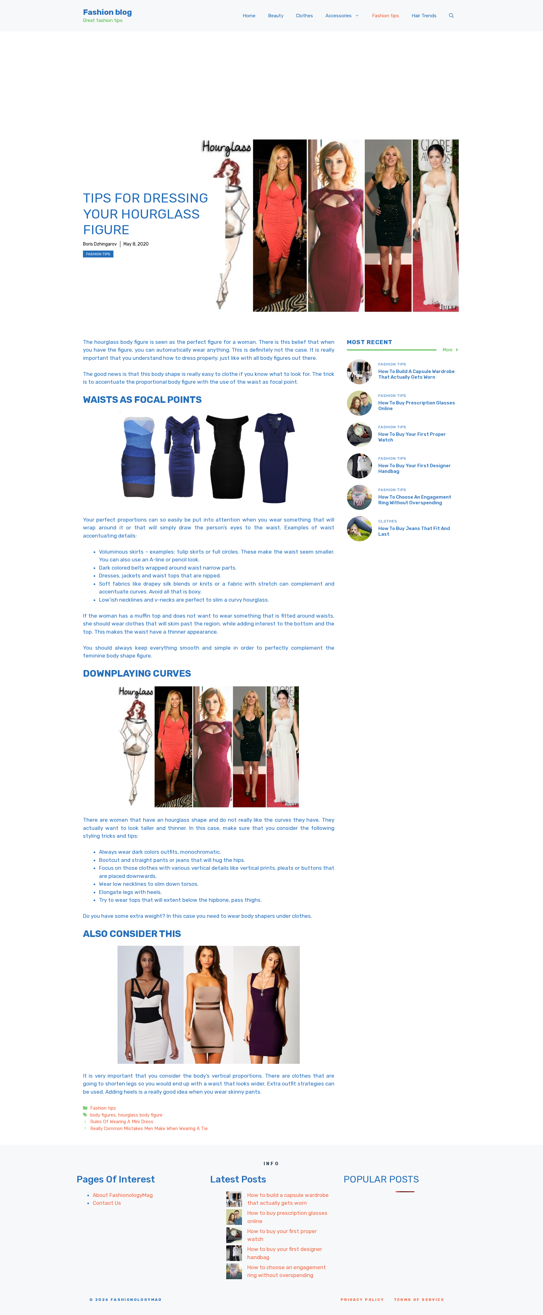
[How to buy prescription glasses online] (234, 1218)
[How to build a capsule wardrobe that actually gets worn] (234, 1200)
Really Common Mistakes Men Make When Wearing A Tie (149, 1128)
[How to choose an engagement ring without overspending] (234, 1273)
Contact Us (107, 1203)
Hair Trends (424, 16)
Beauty (275, 16)
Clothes (304, 16)
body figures (103, 1115)
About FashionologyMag (123, 1195)
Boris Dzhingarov (100, 244)
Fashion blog (107, 12)
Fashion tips (385, 16)
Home (249, 16)
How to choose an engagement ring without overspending (414, 500)
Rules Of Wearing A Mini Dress (121, 1121)
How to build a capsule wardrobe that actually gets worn (416, 374)
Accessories (339, 16)
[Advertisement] (271, 78)
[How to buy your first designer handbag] (234, 1254)
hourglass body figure (140, 1115)
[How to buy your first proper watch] (234, 1236)
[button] (451, 15)
